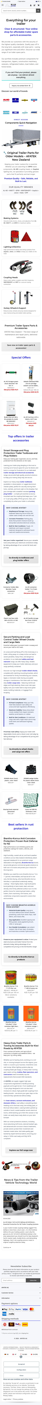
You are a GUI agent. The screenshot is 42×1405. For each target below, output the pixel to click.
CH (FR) (35, 1354)
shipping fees (25, 1333)
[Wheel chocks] (29, 147)
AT (15, 1354)
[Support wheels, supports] (11, 144)
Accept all (21, 1364)
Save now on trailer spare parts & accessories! (21, 346)
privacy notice (6, 1273)
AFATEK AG (23, 1338)
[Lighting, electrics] (23, 139)
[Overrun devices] (5, 144)
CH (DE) (24, 1354)
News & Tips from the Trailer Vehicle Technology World (21, 1181)
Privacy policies (18, 1399)
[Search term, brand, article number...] (38, 11)
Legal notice (7, 1399)
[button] (31, 5)
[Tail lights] (35, 140)
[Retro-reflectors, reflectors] (26, 144)
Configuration (21, 1370)
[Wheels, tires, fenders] (32, 143)
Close (21, 1375)
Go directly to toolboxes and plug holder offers (21, 559)
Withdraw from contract (10, 1329)
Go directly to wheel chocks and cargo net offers (21, 750)
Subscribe (33, 1280)
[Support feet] (40, 142)
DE (7, 1354)
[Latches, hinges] (21, 143)
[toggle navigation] (3, 4)
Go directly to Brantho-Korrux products (21, 958)
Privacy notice (7, 1395)
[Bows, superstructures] (26, 133)
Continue (6, 1247)
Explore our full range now (21, 1150)
